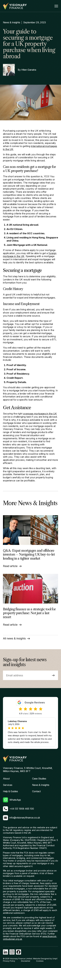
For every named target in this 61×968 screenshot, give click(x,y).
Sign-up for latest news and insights (24, 662)
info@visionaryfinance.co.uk (24, 817)
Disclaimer (25, 961)
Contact (36, 791)
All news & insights (14, 638)
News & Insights (11, 22)
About (6, 778)
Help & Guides (10, 791)
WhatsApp (15, 799)
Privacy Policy (9, 961)
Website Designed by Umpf (45, 958)
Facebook (18, 951)
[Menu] (56, 6)
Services (7, 784)
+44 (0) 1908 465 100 (21, 808)
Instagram (12, 951)
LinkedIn (5, 951)
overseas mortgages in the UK (40, 413)
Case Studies (39, 778)
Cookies (40, 961)
